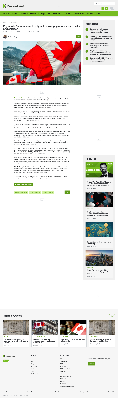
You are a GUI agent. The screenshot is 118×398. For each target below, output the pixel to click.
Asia (32, 361)
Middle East (34, 366)
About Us (5, 392)
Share (78, 36)
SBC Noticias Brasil (65, 369)
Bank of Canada (21, 192)
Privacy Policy (111, 392)
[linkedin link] (106, 8)
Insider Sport (63, 374)
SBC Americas (63, 359)
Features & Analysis (29, 13)
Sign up (91, 364)
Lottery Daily (63, 371)
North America (35, 369)
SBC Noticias (63, 366)
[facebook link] (103, 8)
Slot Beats (62, 381)
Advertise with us (56, 392)
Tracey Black (48, 192)
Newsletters (79, 13)
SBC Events (63, 384)
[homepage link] (13, 6)
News (5, 13)
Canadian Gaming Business (67, 386)
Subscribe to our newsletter (23, 185)
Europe (33, 364)
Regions (44, 13)
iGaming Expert (64, 361)
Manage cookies (84, 392)
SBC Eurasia (63, 379)
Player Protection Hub (65, 376)
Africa (32, 359)
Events (67, 13)
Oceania (33, 371)
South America (35, 374)
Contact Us (30, 392)
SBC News (62, 364)
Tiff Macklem (35, 192)
